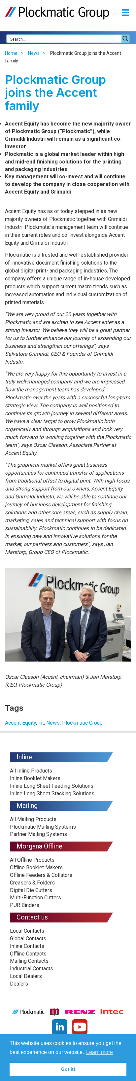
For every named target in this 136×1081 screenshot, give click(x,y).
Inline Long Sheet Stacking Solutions (52, 793)
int (41, 723)
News (34, 53)
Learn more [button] (99, 1052)
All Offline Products (32, 860)
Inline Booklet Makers (35, 778)
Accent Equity (20, 723)
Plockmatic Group (82, 723)
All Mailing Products (33, 819)
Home (11, 53)
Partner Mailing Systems (38, 834)
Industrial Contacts (31, 968)
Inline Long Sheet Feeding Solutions (51, 786)
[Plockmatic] (57, 13)
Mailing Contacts (29, 961)
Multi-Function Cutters (35, 897)
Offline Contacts (28, 954)
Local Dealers (26, 976)
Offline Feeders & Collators (41, 875)
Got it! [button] (68, 1069)
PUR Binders (24, 905)
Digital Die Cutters (31, 890)
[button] (125, 13)
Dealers (19, 984)
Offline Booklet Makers (36, 867)
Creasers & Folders (32, 883)
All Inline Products (31, 771)
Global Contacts (28, 938)
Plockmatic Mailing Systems (43, 827)
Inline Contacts (27, 946)
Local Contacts (27, 931)
